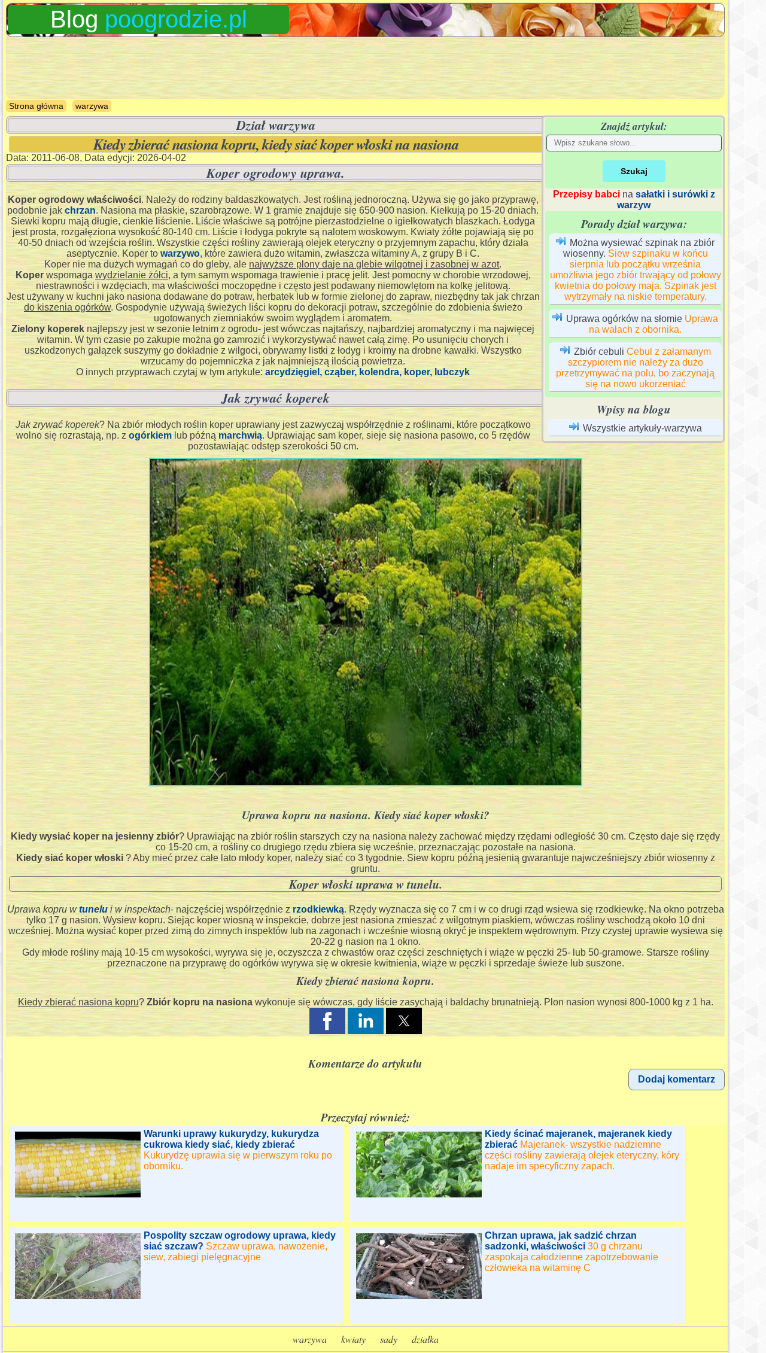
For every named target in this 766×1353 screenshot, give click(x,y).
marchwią (240, 435)
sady (388, 1339)
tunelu (93, 909)
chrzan (80, 210)
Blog (148, 19)
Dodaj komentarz (676, 1079)
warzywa (91, 106)
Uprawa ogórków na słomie (624, 319)
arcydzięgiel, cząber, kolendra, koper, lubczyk (367, 372)
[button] (327, 1021)
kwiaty (353, 1339)
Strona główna (36, 106)
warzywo (180, 253)
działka (425, 1339)
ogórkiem (150, 435)
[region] (365, 68)
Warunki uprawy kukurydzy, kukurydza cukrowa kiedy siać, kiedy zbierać (231, 1139)
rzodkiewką (318, 909)
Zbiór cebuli (599, 351)
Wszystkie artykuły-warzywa (642, 428)
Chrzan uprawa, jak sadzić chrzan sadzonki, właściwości (561, 1240)
